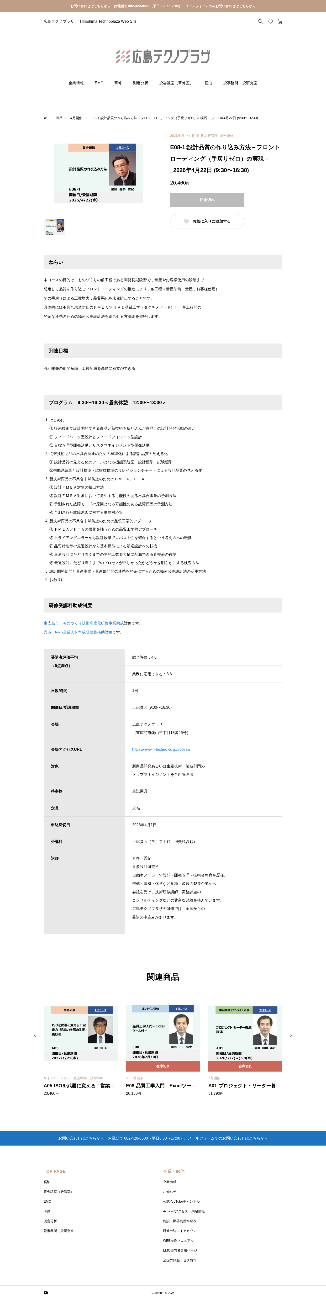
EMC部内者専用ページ (180, 1250)
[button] (35, 1035)
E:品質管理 (209, 135)
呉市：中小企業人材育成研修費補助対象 (78, 632)
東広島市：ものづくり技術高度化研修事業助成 (84, 623)
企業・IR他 (173, 1171)
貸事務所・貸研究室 (240, 83)
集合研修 (226, 135)
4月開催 (193, 135)
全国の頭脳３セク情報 (179, 1260)
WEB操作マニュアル (178, 1240)
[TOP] (311, 1285)
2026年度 (177, 135)
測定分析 (140, 83)
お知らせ (169, 1192)
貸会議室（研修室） (176, 83)
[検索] (261, 21)
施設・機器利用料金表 (179, 1221)
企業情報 (76, 83)
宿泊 (208, 83)
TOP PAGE (55, 1171)
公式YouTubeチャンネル (181, 1201)
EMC (99, 83)
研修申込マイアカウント (181, 1231)
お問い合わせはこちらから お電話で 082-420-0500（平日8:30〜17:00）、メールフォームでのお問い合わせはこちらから (163, 6)
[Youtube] (46, 1292)
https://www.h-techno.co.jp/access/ (161, 749)
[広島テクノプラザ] (163, 56)
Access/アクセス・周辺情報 (184, 1211)
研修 (118, 83)
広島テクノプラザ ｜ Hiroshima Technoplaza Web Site (90, 21)
